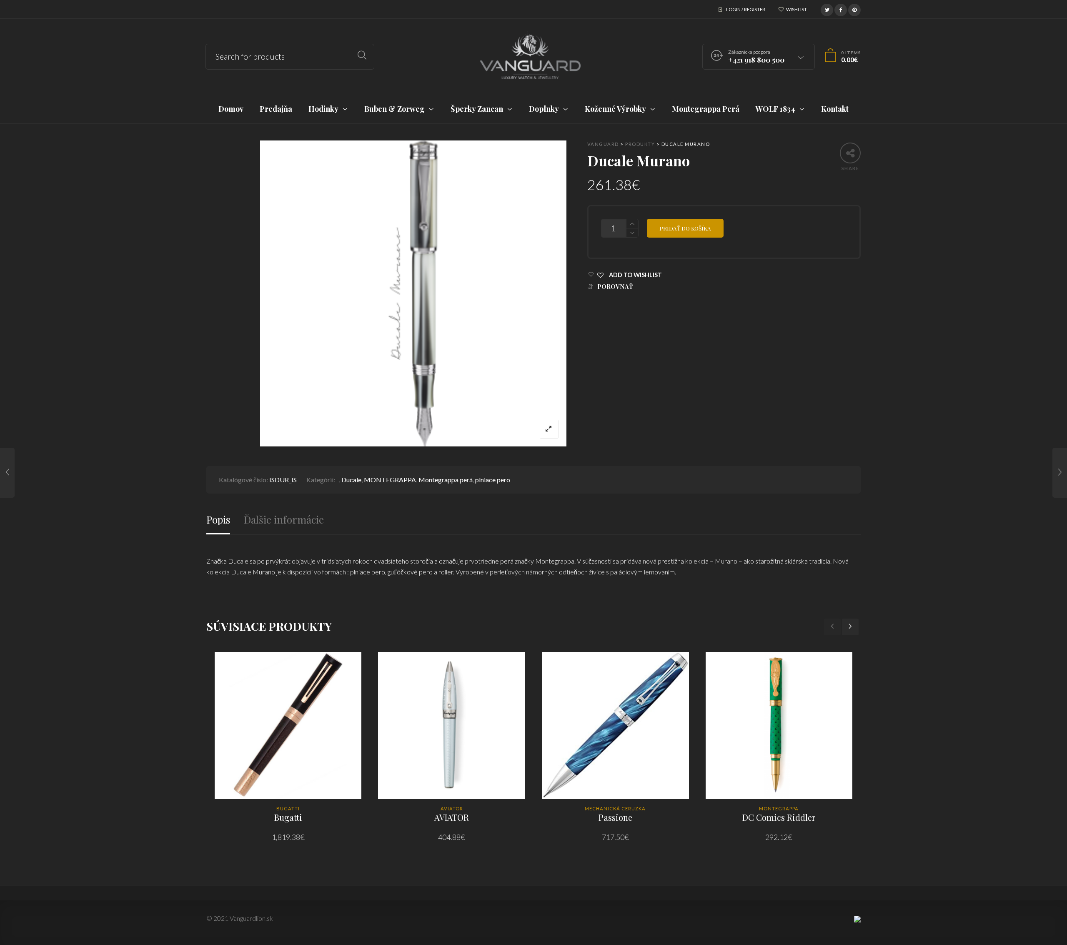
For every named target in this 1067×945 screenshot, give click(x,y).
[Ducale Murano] (7, 473)
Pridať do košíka (685, 228)
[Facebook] (840, 8)
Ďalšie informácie (284, 519)
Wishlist (796, 9)
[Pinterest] (854, 8)
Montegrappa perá (445, 480)
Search (362, 55)
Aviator (452, 808)
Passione (615, 817)
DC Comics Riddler (778, 817)
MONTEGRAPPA (390, 480)
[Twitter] (827, 8)
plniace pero (492, 480)
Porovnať (615, 286)
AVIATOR (451, 817)
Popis (218, 519)
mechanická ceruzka (615, 808)
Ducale (351, 480)
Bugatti (288, 808)
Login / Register (745, 9)
